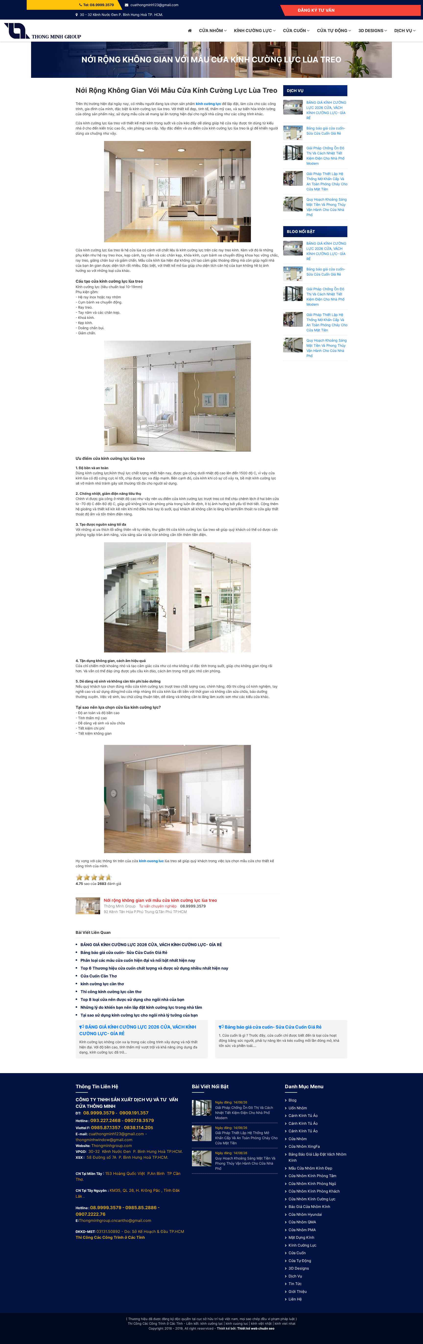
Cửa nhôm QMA (302, 1222)
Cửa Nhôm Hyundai (305, 1214)
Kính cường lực (253, 30)
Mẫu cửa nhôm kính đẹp (310, 1168)
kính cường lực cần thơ (102, 983)
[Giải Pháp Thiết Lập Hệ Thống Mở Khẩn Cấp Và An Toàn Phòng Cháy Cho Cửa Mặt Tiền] (293, 178)
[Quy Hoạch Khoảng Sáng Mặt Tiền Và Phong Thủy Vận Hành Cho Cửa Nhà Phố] (293, 204)
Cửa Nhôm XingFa (304, 1146)
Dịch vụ (403, 30)
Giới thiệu (298, 1291)
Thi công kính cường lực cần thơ (111, 991)
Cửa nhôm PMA (302, 1230)
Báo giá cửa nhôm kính (309, 1206)
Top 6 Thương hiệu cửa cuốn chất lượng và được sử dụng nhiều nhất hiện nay (154, 968)
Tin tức (295, 1283)
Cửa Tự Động (332, 30)
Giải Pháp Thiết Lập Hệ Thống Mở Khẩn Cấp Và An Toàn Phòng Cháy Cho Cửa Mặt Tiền (246, 1138)
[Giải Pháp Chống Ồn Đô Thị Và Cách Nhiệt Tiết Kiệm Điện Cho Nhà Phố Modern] (293, 152)
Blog (292, 1100)
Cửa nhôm (211, 30)
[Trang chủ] (189, 30)
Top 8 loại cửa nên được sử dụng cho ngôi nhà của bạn (132, 999)
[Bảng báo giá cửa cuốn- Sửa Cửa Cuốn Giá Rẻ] (293, 132)
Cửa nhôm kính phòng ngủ (312, 1183)
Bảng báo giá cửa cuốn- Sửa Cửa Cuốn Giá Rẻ (124, 952)
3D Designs (371, 30)
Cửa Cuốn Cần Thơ (99, 975)
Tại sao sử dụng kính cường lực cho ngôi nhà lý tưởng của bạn (139, 1015)
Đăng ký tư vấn (316, 10)
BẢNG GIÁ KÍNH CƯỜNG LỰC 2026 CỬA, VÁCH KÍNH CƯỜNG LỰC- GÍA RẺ (151, 944)
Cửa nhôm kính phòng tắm (312, 1175)
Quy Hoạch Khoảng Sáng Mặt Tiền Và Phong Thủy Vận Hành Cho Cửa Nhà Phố (245, 1163)
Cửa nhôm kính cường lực (312, 1199)
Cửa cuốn (295, 30)
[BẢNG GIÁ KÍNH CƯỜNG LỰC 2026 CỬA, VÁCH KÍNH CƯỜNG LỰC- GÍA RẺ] (293, 107)
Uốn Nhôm (298, 1108)
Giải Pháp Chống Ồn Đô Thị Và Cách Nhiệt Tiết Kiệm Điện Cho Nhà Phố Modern (244, 1112)
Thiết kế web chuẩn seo (255, 1328)
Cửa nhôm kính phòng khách (314, 1191)
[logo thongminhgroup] (42, 30)
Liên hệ (295, 1299)
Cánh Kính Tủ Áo (303, 1115)
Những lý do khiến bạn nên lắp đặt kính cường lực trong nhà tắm (141, 1007)
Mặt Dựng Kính (301, 1237)
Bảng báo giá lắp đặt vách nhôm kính (317, 1157)
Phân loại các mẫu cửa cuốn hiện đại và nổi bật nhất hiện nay (138, 960)
